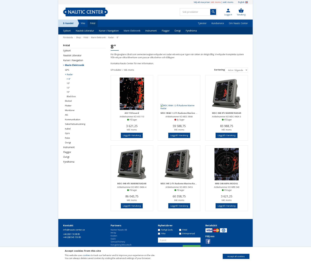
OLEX (113, 238)
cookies (87, 255)
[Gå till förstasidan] (85, 12)
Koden (114, 235)
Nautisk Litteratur (85, 30)
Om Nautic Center (238, 23)
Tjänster (202, 23)
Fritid (92, 23)
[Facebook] (208, 241)
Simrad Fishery (118, 241)
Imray (113, 232)
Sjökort (67, 30)
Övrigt (177, 30)
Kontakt (68, 225)
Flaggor (166, 30)
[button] (228, 12)
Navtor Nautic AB (119, 229)
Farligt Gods (167, 229)
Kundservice (217, 23)
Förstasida (68, 37)
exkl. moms (228, 2)
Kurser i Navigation (109, 30)
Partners (116, 225)
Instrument (151, 30)
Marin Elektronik (132, 30)
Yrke (83, 23)
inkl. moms (216, 2)
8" (118, 37)
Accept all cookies (236, 256)
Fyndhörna (191, 30)
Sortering (219, 69)
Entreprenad (188, 233)
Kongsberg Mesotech (121, 244)
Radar (111, 37)
